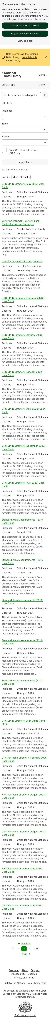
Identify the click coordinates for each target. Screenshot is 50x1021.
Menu (41, 75)
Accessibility (18, 974)
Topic (5, 123)
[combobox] (25, 117)
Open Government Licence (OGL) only (23, 152)
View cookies (25, 40)
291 (36, 948)
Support (35, 970)
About (25, 970)
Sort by (6, 177)
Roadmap (14, 970)
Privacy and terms (24, 977)
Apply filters (25, 162)
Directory (8, 84)
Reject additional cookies (25, 33)
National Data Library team (31, 983)
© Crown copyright (25, 1015)
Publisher (7, 110)
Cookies (32, 974)
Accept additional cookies (25, 25)
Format (6, 136)
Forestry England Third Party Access (22, 261)
